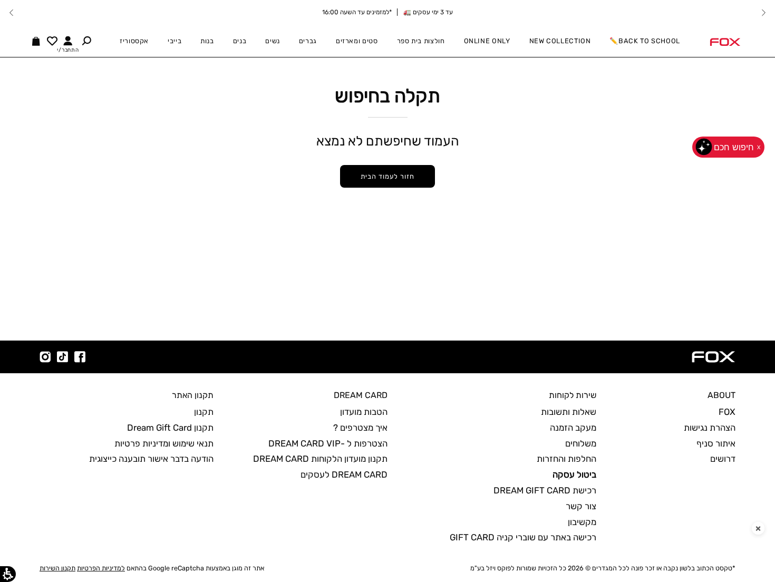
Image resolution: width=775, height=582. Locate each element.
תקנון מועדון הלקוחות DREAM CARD (320, 458)
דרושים (722, 458)
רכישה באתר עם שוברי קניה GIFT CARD (523, 537)
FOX (727, 411)
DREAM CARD (361, 395)
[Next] (11, 12)
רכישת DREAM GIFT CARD (544, 490)
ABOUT (721, 395)
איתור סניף (715, 443)
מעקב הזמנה (573, 427)
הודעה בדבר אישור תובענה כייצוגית (151, 458)
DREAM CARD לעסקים (344, 474)
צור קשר (581, 506)
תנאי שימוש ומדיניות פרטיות (164, 443)
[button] (86, 41)
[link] (724, 41)
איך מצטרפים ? (360, 427)
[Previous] (763, 12)
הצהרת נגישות (709, 427)
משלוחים (580, 443)
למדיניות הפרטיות (101, 568)
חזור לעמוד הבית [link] (387, 176)
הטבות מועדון (364, 411)
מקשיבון (582, 522)
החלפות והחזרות (566, 458)
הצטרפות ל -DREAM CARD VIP (328, 443)
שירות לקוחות (572, 395)
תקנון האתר (193, 395)
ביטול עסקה (574, 474)
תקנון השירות (57, 568)
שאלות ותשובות (568, 411)
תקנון (204, 411)
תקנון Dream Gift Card (170, 427)
